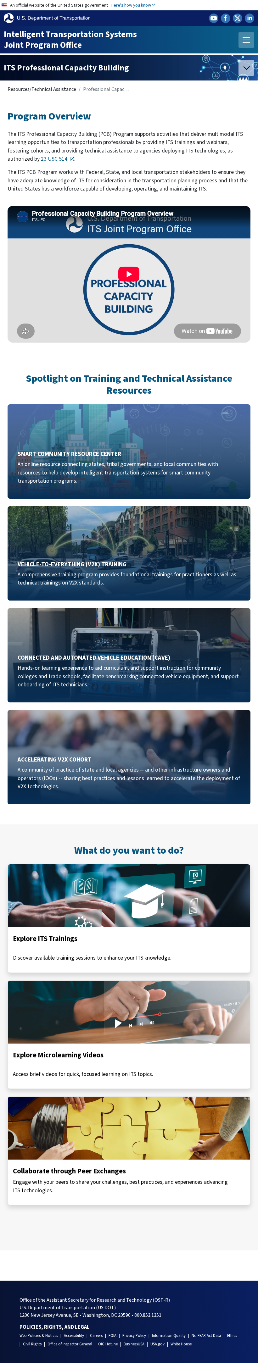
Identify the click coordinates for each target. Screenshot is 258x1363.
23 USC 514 (55, 159)
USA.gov (157, 1344)
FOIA (112, 1335)
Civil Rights (32, 1344)
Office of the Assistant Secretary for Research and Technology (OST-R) (95, 1300)
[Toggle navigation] (246, 40)
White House (181, 1344)
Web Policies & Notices (39, 1335)
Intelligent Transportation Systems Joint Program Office (70, 39)
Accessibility (74, 1335)
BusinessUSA (134, 1344)
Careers (96, 1335)
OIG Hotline (108, 1344)
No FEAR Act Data (206, 1335)
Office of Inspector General (70, 1344)
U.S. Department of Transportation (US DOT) (68, 1307)
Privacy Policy (134, 1335)
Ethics (232, 1335)
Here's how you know (131, 5)
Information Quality (169, 1335)
